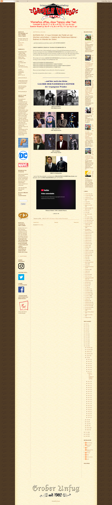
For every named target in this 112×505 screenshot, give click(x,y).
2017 (86, 336)
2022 (86, 326)
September (89, 353)
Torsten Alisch (89, 457)
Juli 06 (89, 409)
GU (87, 447)
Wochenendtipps (88, 309)
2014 (86, 341)
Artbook (86, 203)
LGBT (86, 258)
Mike (88, 454)
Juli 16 (89, 395)
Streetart (86, 285)
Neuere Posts (36, 222)
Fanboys (56, 218)
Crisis (86, 212)
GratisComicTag (88, 252)
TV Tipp (86, 287)
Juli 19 (89, 389)
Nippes (86, 271)
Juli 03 (89, 415)
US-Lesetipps (87, 294)
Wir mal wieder (88, 305)
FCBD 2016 (87, 233)
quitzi (88, 459)
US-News (87, 295)
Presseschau (87, 274)
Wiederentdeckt (65, 218)
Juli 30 (89, 361)
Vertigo (86, 299)
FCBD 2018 (87, 237)
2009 (86, 436)
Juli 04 (89, 413)
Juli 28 (89, 365)
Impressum (20, 45)
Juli (87, 357)
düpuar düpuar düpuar (89, 311)
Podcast (86, 272)
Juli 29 (89, 363)
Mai (87, 421)
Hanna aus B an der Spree (90, 450)
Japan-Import (87, 255)
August (88, 355)
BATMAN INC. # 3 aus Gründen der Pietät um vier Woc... (90, 376)
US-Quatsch (87, 297)
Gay (86, 248)
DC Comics (87, 217)
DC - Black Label (88, 214)
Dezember (89, 347)
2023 (86, 324)
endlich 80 (87, 317)
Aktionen (87, 197)
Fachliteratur (87, 243)
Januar (88, 429)
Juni (87, 419)
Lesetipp (86, 260)
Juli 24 (89, 381)
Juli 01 (89, 417)
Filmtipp (60, 218)
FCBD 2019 (87, 238)
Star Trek (87, 282)
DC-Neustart (52, 218)
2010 (86, 434)
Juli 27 (89, 367)
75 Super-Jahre (88, 195)
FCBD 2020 (87, 240)
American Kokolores (89, 198)
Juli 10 (89, 405)
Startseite (56, 222)
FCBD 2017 (87, 235)
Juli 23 (89, 383)
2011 (86, 432)
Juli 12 (89, 401)
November (89, 349)
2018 (86, 334)
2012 (86, 346)
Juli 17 (89, 393)
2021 (86, 328)
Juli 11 (89, 403)
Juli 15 (89, 397)
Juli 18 (89, 391)
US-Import (87, 290)
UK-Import (87, 289)
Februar (88, 427)
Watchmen (87, 300)
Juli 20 (89, 387)
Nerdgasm (87, 269)
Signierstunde (87, 280)
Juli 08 (89, 407)
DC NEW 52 (47, 218)
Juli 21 (89, 385)
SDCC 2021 (87, 276)
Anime (86, 201)
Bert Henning (89, 442)
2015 (86, 340)
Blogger (58, 501)
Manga (86, 264)
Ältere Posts (76, 222)
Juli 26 (89, 369)
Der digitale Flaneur (89, 445)
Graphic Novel (88, 250)
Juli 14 (89, 399)
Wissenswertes (88, 307)
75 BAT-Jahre (87, 193)
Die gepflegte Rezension (87, 230)
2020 (86, 330)
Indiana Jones (87, 253)
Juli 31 (89, 359)
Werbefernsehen (88, 302)
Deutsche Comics (88, 226)
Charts (86, 210)
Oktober (88, 351)
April (88, 423)
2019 (86, 332)
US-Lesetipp (87, 292)
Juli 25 (89, 371)
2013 (86, 344)
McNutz (88, 452)
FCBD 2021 (87, 242)
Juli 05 (89, 411)
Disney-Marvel (88, 232)
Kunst (86, 257)
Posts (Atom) (40, 224)
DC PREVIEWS (88, 220)
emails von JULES (88, 314)
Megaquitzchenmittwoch (89, 267)
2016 (86, 337)
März (88, 425)
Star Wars (87, 284)
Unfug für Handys (23, 256)
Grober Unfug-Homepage (21, 43)
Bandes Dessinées (88, 205)
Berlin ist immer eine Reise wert (89, 208)
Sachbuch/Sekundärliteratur (89, 278)
